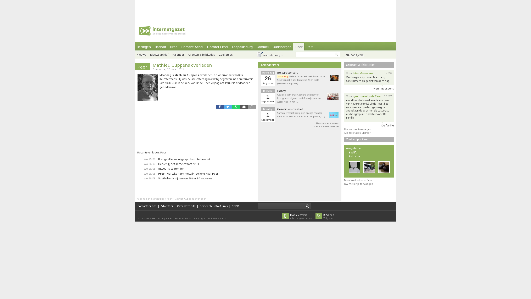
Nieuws (141, 54)
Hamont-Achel (192, 47)
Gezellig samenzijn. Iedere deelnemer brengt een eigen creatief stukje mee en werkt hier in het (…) (299, 98)
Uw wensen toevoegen (357, 129)
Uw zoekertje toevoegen (358, 184)
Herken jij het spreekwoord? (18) (178, 164)
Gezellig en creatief (290, 109)
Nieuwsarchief (159, 54)
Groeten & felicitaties (201, 54)
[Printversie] (252, 107)
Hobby (281, 91)
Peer (299, 47)
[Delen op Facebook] (220, 107)
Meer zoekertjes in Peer (358, 180)
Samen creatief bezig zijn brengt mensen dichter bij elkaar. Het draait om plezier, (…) (301, 114)
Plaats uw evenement (327, 123)
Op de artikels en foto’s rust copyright (183, 218)
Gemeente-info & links (214, 206)
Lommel (263, 47)
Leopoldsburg (242, 47)
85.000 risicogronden (171, 168)
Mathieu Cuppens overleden (182, 65)
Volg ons (328, 216)
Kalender (178, 54)
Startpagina (157, 198)
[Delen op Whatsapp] (236, 107)
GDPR (235, 206)
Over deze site (186, 206)
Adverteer (167, 206)
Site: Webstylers (217, 218)
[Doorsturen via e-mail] (244, 107)
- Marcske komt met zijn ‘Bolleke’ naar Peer (188, 173)
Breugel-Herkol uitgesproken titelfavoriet (184, 159)
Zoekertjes (226, 54)
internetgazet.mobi (301, 216)
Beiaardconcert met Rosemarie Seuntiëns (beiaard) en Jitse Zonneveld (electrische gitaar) (301, 80)
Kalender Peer (270, 65)
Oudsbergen (282, 47)
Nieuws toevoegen (273, 54)
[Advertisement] (265, 9)
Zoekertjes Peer (357, 139)
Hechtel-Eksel (217, 47)
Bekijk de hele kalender (326, 126)
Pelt (310, 47)
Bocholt (160, 47)
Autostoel (354, 156)
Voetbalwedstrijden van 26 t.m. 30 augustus (185, 178)
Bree (173, 47)
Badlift (353, 152)
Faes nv (156, 218)
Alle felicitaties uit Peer (357, 133)
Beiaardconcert (287, 73)
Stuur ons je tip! (354, 55)
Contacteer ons (147, 206)
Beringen (144, 47)
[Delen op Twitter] (228, 107)
